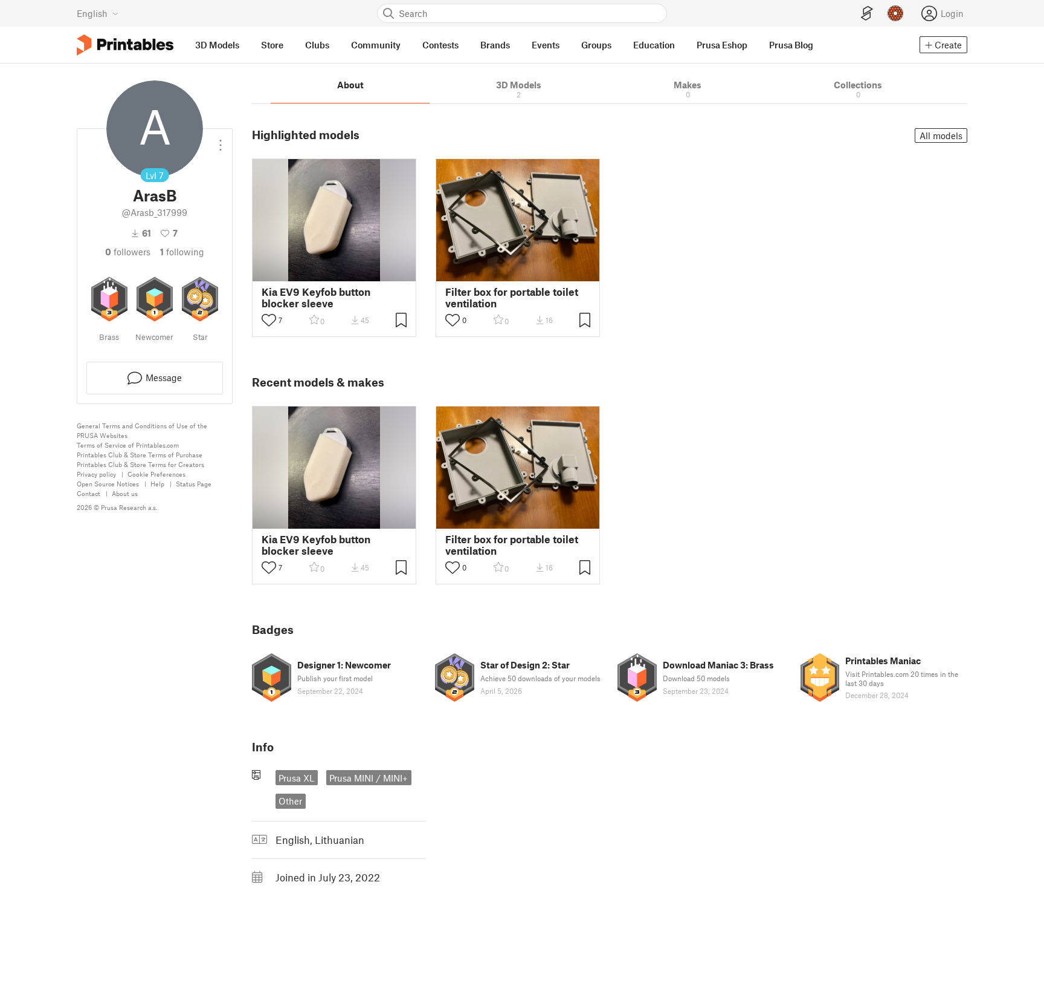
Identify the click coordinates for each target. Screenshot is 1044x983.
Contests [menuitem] (440, 44)
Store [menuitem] (272, 44)
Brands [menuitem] (495, 44)
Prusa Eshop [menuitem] (722, 44)
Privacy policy (96, 474)
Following (182, 251)
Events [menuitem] (545, 44)
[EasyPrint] (867, 13)
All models (941, 135)
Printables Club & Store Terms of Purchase (139, 455)
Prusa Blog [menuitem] (791, 44)
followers (127, 251)
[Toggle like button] (269, 320)
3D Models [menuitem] (217, 44)
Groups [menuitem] (596, 44)
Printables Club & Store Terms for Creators (140, 464)
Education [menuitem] (654, 44)
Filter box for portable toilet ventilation (511, 297)
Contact (88, 493)
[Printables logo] (125, 45)
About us (125, 493)
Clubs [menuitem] (317, 44)
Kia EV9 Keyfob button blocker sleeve (316, 297)
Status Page (193, 484)
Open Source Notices (108, 484)
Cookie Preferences (156, 474)
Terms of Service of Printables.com (128, 445)
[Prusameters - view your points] (895, 13)
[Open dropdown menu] (220, 140)
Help (157, 484)
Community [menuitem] (376, 44)
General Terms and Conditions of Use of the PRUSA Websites (142, 430)
